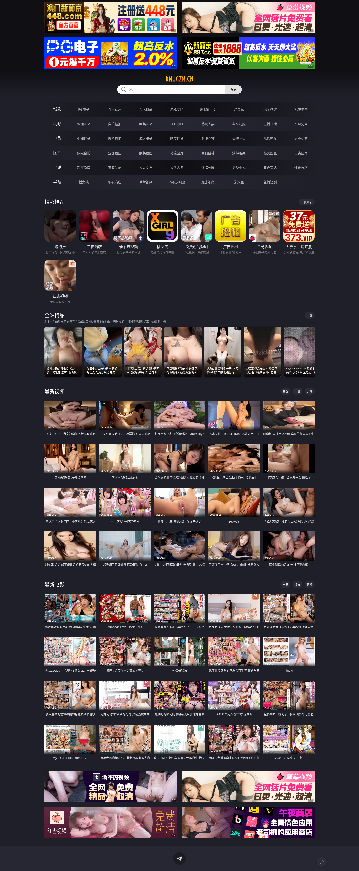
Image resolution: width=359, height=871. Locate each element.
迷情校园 (208, 167)
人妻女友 (145, 167)
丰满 (285, 584)
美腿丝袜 (208, 153)
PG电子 (83, 109)
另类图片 (301, 153)
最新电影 (54, 584)
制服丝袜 (208, 138)
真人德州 (114, 109)
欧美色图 (145, 153)
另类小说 (239, 167)
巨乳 (297, 391)
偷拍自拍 (114, 138)
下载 (309, 315)
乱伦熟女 (270, 138)
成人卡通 (145, 138)
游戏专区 (176, 109)
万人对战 (145, 109)
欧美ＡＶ (145, 124)
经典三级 (239, 138)
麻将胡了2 (207, 109)
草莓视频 (145, 182)
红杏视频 (208, 182)
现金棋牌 (270, 109)
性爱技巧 (301, 167)
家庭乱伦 (114, 167)
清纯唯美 (239, 153)
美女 (285, 391)
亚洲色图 (114, 153)
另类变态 (301, 138)
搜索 (233, 89)
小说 (57, 167)
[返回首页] (322, 862)
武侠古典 (176, 167)
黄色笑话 (270, 167)
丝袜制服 (239, 124)
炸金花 (239, 109)
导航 (57, 182)
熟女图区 (270, 153)
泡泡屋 (239, 182)
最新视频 (54, 391)
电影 (57, 138)
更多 (309, 391)
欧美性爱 (176, 138)
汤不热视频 (176, 182)
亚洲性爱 (83, 138)
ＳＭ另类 (301, 124)
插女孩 (84, 182)
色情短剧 (270, 182)
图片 (57, 153)
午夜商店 (114, 182)
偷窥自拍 (83, 153)
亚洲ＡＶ (83, 124)
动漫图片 (176, 153)
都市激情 (83, 167)
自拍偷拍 (114, 124)
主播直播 (270, 124)
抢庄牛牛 (301, 109)
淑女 (297, 584)
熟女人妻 (208, 124)
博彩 (57, 109)
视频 (57, 124)
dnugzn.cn (179, 79)
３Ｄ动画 (176, 124)
